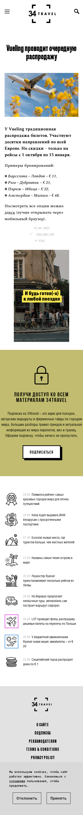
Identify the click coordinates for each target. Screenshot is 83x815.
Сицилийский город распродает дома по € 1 (48, 661)
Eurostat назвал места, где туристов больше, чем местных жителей (48, 540)
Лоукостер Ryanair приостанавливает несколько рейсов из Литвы (48, 580)
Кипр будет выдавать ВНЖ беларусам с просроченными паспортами (44, 519)
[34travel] (42, 14)
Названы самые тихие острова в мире (47, 560)
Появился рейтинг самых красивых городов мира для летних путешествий (46, 499)
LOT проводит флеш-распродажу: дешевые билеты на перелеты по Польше (49, 621)
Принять (58, 798)
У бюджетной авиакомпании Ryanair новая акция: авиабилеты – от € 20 (48, 641)
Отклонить (27, 798)
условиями (17, 781)
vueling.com (45, 234)
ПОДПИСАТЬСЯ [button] (41, 452)
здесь (10, 212)
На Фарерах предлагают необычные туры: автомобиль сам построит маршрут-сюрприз (45, 600)
